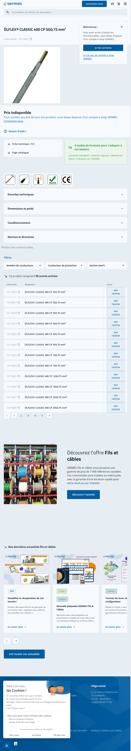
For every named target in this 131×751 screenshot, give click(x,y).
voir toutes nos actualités (24, 654)
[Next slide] (16, 641)
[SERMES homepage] (13, 4)
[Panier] (119, 4)
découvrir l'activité (83, 494)
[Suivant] (49, 415)
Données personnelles (75, 730)
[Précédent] (7, 415)
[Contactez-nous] (112, 4)
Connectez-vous (13, 121)
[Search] (7, 12)
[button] (24, 265)
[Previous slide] (7, 641)
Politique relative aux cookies (106, 730)
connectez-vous (94, 3)
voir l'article (116, 292)
